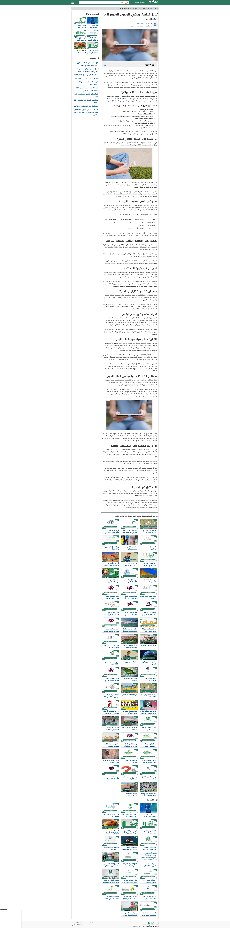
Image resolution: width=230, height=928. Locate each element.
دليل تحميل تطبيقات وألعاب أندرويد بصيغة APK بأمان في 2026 (87, 64)
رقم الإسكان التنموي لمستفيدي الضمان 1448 (86, 95)
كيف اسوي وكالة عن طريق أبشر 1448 (86, 78)
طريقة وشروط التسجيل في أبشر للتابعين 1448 (88, 83)
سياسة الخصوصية (77, 923)
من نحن (91, 923)
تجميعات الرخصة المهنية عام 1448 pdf (86, 106)
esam (138, 23)
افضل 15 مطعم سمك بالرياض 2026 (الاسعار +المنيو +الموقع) (87, 89)
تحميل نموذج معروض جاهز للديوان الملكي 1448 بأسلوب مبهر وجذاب (87, 70)
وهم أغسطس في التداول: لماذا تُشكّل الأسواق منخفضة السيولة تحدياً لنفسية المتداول (86, 112)
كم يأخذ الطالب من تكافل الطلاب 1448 (86, 75)
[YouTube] (148, 923)
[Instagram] (144, 923)
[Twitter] (152, 923)
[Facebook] (157, 923)
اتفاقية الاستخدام (77, 925)
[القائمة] (72, 3)
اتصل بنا (91, 925)
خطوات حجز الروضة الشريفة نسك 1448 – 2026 (86, 101)
